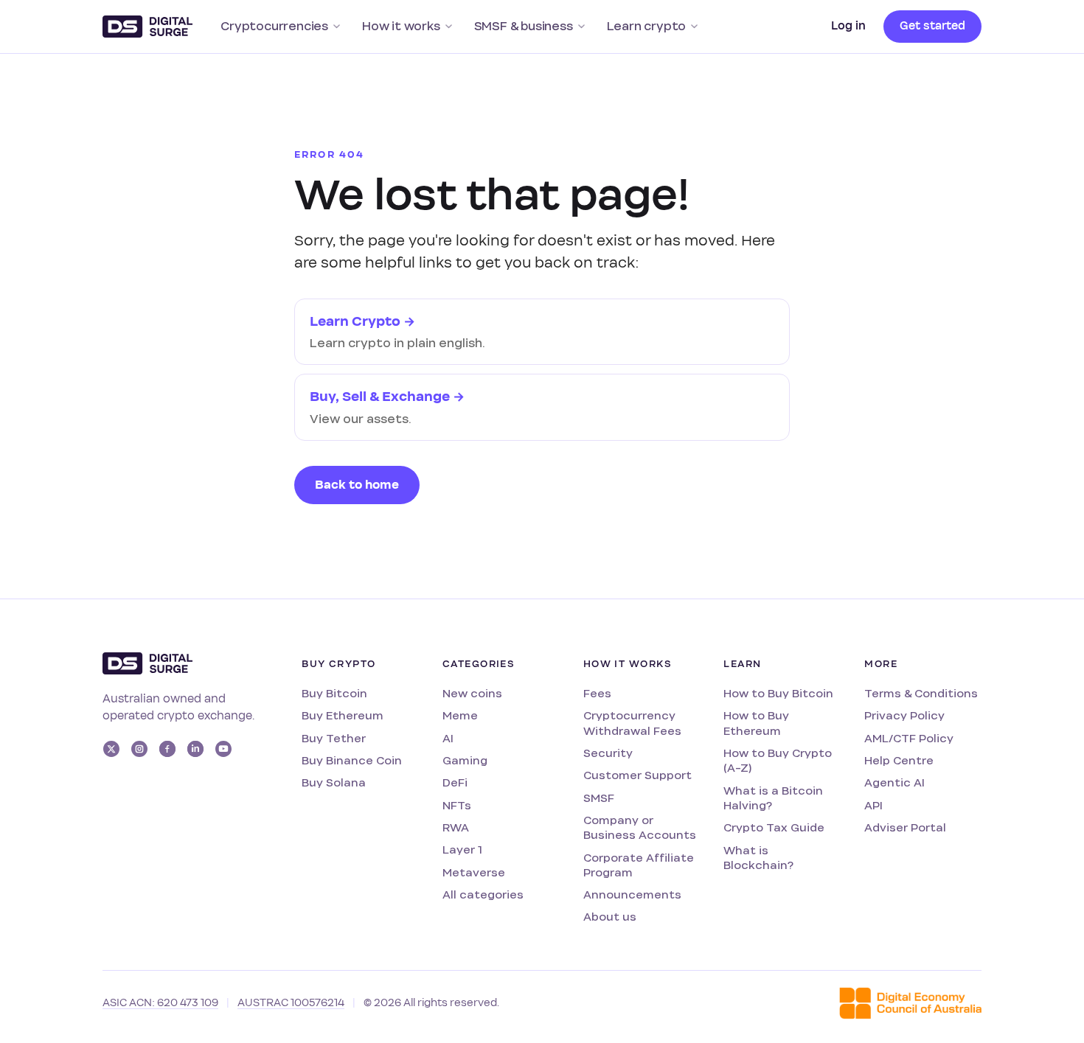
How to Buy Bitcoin (778, 693)
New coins (472, 693)
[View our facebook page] (167, 749)
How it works (401, 26)
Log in (848, 25)
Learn (742, 664)
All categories (483, 894)
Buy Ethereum (342, 715)
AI (448, 738)
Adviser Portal (905, 827)
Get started (932, 25)
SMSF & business (523, 26)
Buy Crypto (338, 664)
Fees (597, 693)
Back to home (357, 485)
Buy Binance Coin (352, 760)
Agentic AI (894, 782)
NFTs (456, 805)
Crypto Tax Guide (773, 827)
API (873, 805)
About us (609, 917)
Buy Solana (334, 782)
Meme (460, 715)
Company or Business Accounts (639, 827)
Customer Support (637, 775)
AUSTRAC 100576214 (290, 1003)
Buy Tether (334, 738)
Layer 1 (462, 850)
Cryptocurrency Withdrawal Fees (632, 722)
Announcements (632, 894)
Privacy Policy (904, 715)
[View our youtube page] (223, 749)
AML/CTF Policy (908, 738)
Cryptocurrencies (274, 26)
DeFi (455, 782)
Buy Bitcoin (334, 693)
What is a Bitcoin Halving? (773, 798)
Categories (478, 664)
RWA (455, 827)
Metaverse (473, 872)
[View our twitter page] (111, 749)
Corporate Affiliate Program (638, 865)
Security (608, 753)
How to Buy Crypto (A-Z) (777, 760)
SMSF (598, 798)
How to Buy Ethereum (756, 722)
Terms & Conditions (921, 693)
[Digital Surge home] (147, 26)
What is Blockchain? (758, 857)
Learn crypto (647, 26)
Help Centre (899, 760)
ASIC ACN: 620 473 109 (160, 1003)
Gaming (464, 760)
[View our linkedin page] (195, 749)
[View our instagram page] (139, 749)
